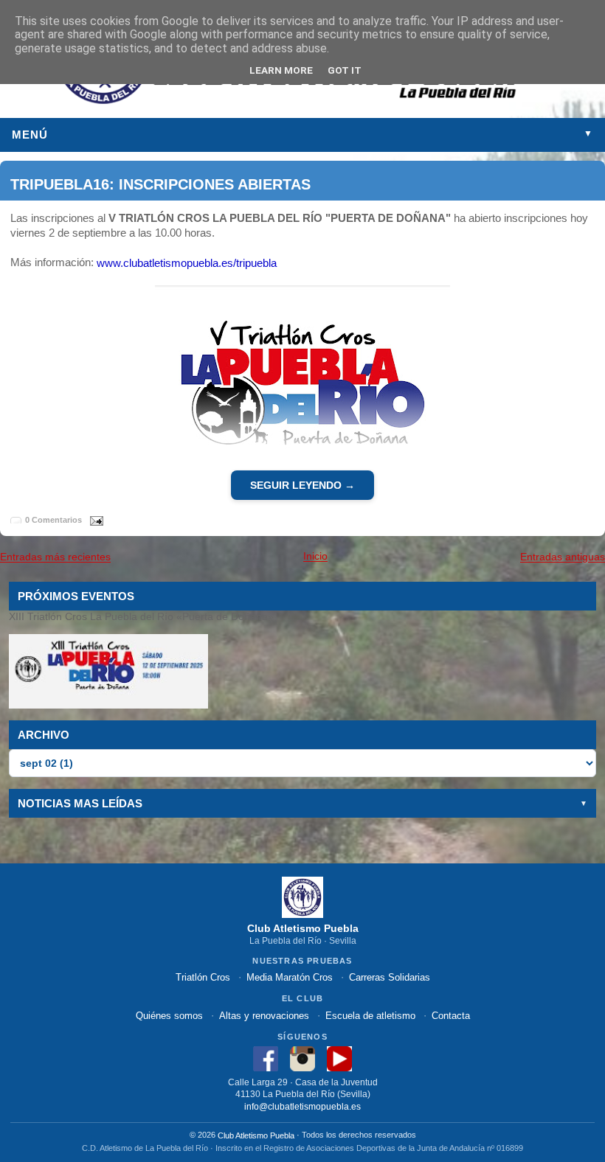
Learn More (281, 70)
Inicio (315, 557)
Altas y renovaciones (264, 1014)
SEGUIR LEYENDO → (302, 485)
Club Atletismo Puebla (256, 1135)
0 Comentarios (53, 519)
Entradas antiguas (562, 557)
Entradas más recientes (55, 557)
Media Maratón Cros (289, 977)
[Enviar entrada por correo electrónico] (93, 519)
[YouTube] (339, 1057)
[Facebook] (266, 1057)
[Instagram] (302, 1057)
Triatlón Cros (203, 977)
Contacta (451, 1014)
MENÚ (302, 134)
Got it (345, 70)
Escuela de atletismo (370, 1014)
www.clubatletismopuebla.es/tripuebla (187, 263)
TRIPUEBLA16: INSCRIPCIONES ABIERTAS (160, 183)
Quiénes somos (169, 1014)
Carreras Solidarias (389, 977)
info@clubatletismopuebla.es (302, 1106)
